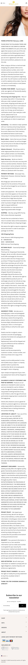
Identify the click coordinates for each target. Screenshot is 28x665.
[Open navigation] (3, 3)
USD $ (4, 656)
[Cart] (26, 3)
